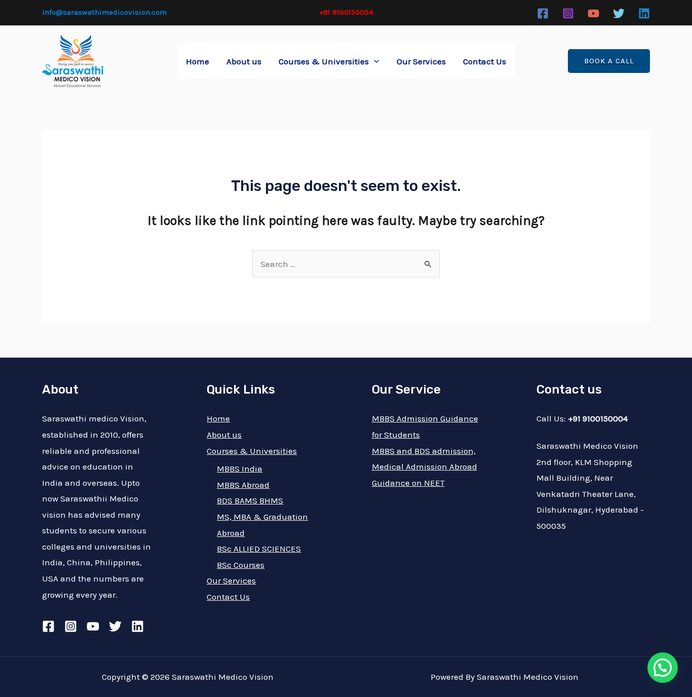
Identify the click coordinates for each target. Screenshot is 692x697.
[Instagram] (568, 13)
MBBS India (239, 468)
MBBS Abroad (243, 485)
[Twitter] (619, 13)
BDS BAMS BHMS (250, 500)
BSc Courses (240, 565)
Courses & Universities (324, 61)
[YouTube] (593, 13)
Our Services (421, 61)
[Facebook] (543, 13)
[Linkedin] (644, 13)
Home (197, 61)
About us (243, 61)
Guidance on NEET (408, 483)
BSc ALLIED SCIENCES (259, 549)
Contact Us (484, 61)
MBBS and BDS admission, (424, 451)
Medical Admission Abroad (424, 466)
